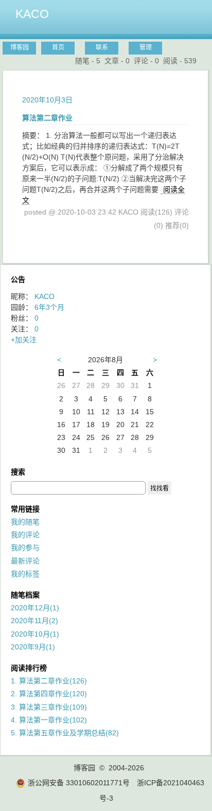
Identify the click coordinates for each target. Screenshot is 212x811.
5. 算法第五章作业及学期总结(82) (65, 733)
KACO (32, 14)
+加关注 (24, 340)
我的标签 (25, 574)
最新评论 (25, 561)
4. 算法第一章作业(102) (49, 720)
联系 (102, 47)
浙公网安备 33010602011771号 (79, 783)
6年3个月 (49, 307)
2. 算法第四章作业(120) (49, 694)
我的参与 (25, 547)
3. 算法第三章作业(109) (49, 707)
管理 (145, 47)
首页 (58, 47)
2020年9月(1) (33, 647)
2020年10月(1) (35, 634)
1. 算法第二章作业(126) (49, 681)
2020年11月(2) (34, 620)
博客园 (19, 47)
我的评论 (25, 535)
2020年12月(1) (35, 608)
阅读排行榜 (29, 668)
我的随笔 (25, 522)
